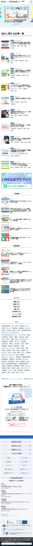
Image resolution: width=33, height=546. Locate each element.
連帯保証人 (16, 345)
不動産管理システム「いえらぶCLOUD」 (12, 378)
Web (12, 142)
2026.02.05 (18, 40)
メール (10, 370)
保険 (19, 350)
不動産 (16, 60)
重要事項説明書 (26, 357)
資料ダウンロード (8, 473)
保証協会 (13, 104)
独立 (22, 45)
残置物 (23, 350)
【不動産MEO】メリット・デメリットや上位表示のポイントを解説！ (20, 263)
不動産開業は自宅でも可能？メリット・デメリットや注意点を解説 (20, 164)
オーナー (17, 341)
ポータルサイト (23, 339)
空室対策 (29, 352)
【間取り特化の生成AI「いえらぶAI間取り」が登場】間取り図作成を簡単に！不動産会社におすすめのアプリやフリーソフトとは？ (20, 210)
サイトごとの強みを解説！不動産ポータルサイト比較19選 (20, 220)
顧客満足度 (5, 359)
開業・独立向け (8, 469)
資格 (26, 45)
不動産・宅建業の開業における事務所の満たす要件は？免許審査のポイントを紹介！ (20, 72)
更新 (16, 115)
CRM (10, 352)
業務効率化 (13, 128)
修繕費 (11, 341)
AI (27, 325)
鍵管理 (10, 345)
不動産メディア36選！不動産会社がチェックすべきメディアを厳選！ (20, 272)
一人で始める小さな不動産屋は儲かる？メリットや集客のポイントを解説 (20, 85)
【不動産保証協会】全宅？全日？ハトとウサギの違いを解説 (20, 238)
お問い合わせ (24, 473)
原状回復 (4, 370)
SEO (3, 339)
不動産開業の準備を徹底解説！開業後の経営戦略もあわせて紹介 (20, 150)
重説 (14, 330)
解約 (23, 365)
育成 (3, 350)
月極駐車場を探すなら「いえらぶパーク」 (10, 515)
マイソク (13, 348)
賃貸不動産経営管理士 (12, 363)
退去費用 (27, 370)
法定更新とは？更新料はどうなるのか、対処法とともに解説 (20, 229)
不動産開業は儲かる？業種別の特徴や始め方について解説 (20, 139)
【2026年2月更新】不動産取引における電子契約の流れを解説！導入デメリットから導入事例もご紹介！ (20, 281)
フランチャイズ (14, 332)
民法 (14, 350)
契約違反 (22, 337)
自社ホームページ (6, 328)
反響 (18, 348)
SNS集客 (9, 330)
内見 (17, 361)
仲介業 (12, 48)
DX (13, 325)
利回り (11, 343)
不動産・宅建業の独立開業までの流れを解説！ (20, 99)
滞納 (23, 345)
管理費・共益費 (6, 368)
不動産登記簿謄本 (23, 363)
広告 (17, 339)
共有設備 (24, 341)
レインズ (28, 328)
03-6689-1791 (6, 488)
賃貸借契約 (11, 361)
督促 (27, 343)
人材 (3, 354)
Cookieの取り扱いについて (8, 541)
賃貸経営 (21, 370)
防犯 (27, 348)
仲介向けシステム (16, 446)
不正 (19, 330)
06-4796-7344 (6, 496)
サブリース (5, 357)
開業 (18, 45)
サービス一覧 (24, 457)
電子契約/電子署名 (26, 330)
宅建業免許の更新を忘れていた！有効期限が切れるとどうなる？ (20, 112)
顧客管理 (12, 359)
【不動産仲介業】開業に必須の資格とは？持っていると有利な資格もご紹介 (20, 43)
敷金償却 (10, 365)
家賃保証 (18, 357)
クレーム (12, 357)
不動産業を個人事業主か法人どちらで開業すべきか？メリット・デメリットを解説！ (20, 57)
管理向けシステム (16, 449)
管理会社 (4, 361)
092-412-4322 (6, 510)
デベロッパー (5, 332)
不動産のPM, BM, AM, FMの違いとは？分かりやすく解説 (20, 201)
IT (27, 350)
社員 (15, 352)
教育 (19, 352)
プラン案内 (24, 461)
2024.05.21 (18, 109)
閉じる (16, 543)
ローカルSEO (22, 334)
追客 (15, 370)
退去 (9, 372)
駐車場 (22, 354)
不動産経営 (17, 155)
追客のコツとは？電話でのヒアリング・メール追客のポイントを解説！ (20, 254)
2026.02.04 (18, 53)
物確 (3, 330)
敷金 (23, 348)
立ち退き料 (19, 359)
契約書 (4, 372)
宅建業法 (13, 75)
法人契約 (17, 343)
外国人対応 (5, 343)
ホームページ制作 (16, 453)
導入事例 (9, 461)
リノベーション (10, 354)
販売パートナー (24, 469)
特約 (13, 372)
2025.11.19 (17, 83)
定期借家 (23, 361)
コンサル (28, 365)
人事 (17, 354)
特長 (9, 457)
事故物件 (4, 345)
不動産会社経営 (6, 325)
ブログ (22, 372)
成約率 (4, 365)
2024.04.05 (18, 123)
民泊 (23, 343)
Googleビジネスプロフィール (9, 334)
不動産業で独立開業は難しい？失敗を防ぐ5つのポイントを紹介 (20, 125)
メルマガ (26, 359)
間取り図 (23, 325)
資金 (12, 130)
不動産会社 (13, 45)
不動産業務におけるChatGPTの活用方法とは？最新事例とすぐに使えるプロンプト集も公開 (20, 290)
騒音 (16, 337)
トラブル (4, 352)
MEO (17, 325)
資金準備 (13, 77)
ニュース (9, 465)
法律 (12, 60)
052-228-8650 (7, 503)
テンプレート (5, 348)
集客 (20, 88)
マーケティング (14, 88)
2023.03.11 (17, 136)
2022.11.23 (17, 148)
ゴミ (23, 352)
